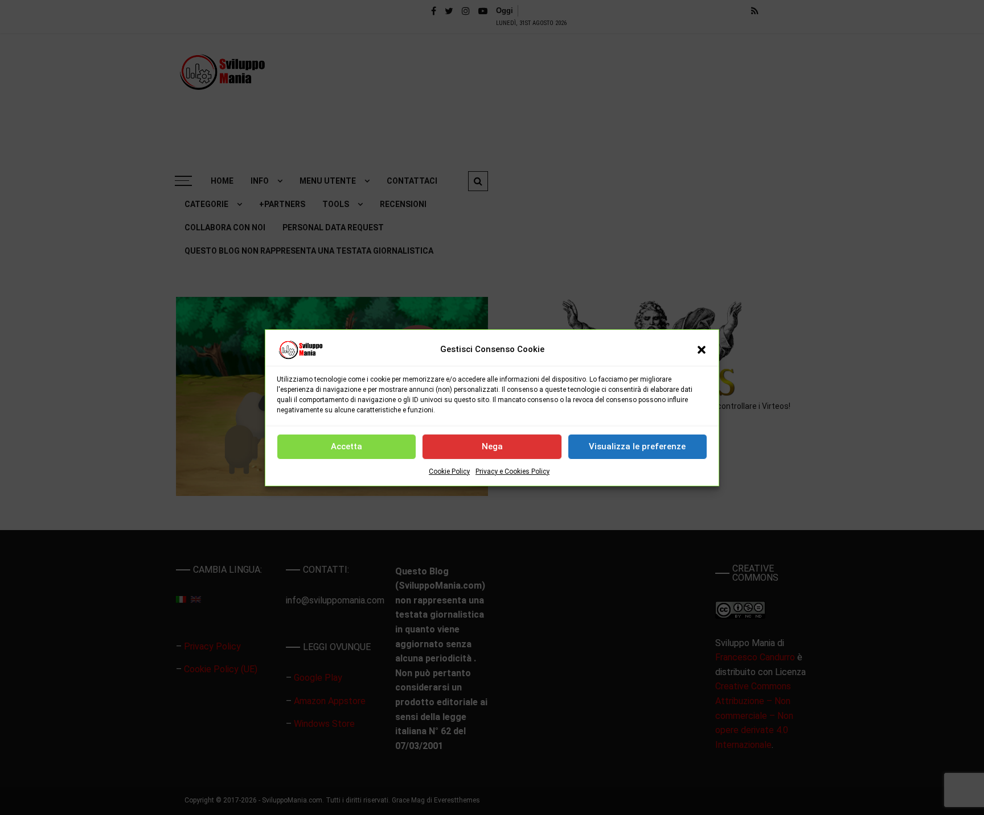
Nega (492, 446)
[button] (701, 349)
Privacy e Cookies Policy (512, 471)
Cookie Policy (449, 471)
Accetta (346, 446)
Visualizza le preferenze (637, 446)
